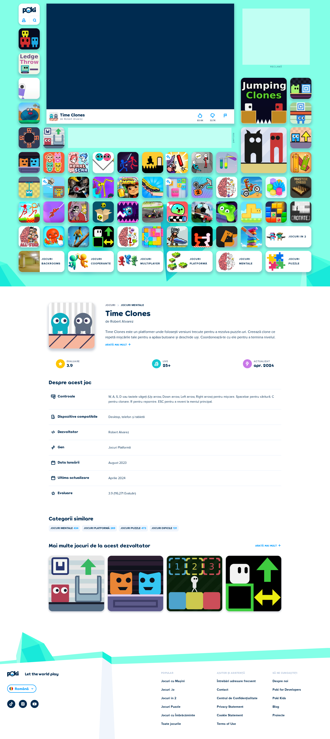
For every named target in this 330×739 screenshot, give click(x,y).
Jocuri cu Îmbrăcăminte (178, 715)
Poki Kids (279, 698)
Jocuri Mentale (132, 305)
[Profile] (24, 20)
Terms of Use (226, 724)
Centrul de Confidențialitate (237, 698)
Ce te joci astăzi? (34, 20)
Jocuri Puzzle (133, 528)
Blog (276, 706)
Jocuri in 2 (168, 698)
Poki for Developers (287, 689)
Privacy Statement (230, 706)
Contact (222, 689)
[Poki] (29, 10)
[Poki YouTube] (35, 704)
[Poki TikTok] (11, 704)
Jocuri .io (167, 689)
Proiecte (279, 715)
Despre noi (280, 681)
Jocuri (110, 305)
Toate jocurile (171, 724)
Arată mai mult (116, 344)
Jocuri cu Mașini (173, 681)
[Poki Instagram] (23, 704)
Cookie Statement (230, 715)
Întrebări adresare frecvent (236, 681)
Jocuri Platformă (99, 528)
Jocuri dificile (164, 528)
